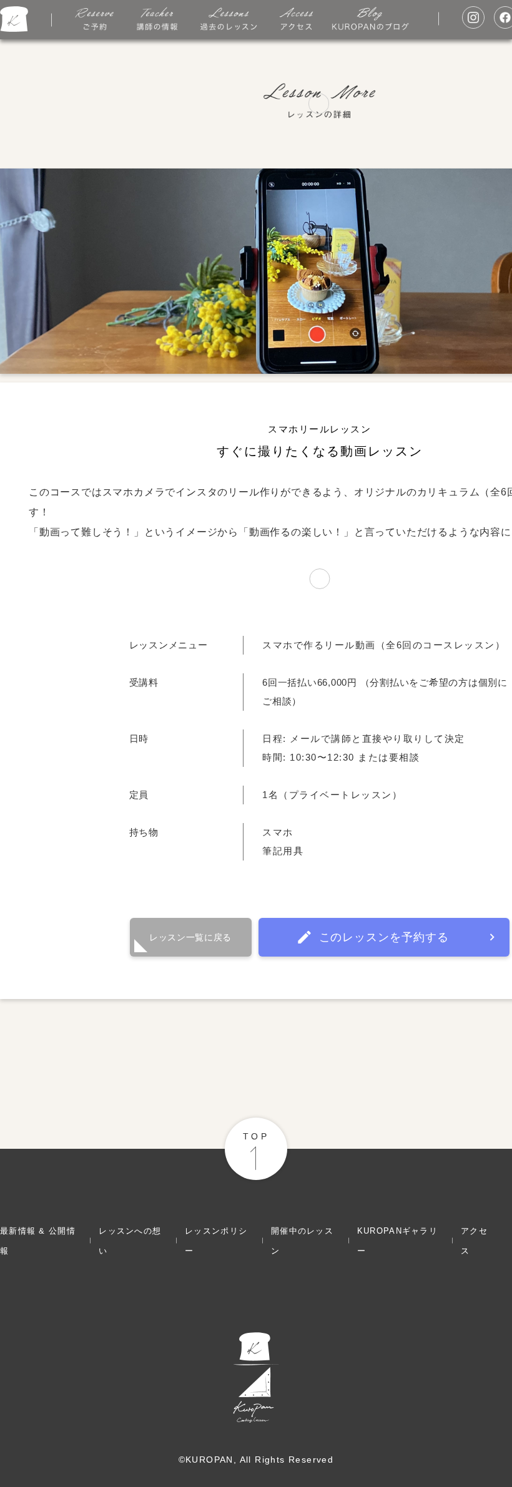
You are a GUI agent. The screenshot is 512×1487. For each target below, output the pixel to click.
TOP (256, 1136)
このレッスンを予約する (384, 937)
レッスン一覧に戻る (190, 937)
